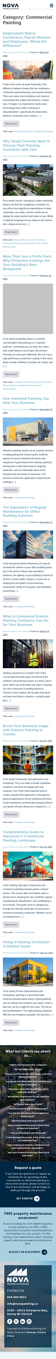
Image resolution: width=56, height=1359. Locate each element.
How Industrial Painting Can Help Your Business (26, 401)
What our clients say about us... (28, 1053)
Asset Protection (37, 240)
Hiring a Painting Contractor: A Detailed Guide (26, 944)
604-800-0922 (16, 1297)
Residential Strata (23, 131)
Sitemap (31, 1332)
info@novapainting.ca (22, 1304)
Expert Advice (21, 240)
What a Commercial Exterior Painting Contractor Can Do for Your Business (26, 620)
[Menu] (50, 6)
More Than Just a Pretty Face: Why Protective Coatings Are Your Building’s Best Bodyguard (27, 262)
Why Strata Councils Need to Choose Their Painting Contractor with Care (26, 145)
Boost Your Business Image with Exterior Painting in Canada (25, 730)
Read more (12, 124)
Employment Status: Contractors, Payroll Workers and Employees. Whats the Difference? (26, 39)
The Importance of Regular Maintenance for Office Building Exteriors (25, 511)
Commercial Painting (43, 131)
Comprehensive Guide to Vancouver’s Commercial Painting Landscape (23, 836)
